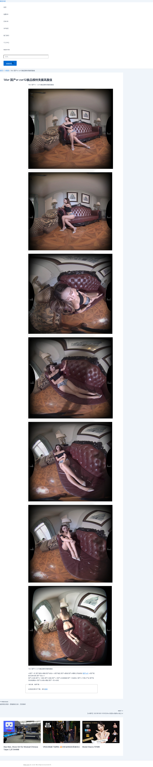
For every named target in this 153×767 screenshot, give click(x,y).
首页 (5, 7)
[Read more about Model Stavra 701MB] (101, 742)
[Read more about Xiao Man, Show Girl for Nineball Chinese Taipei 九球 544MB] (22, 742)
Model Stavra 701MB (91, 747)
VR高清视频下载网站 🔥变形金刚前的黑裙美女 (61, 747)
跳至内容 (3, 1)
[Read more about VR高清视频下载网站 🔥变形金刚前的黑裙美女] (61, 742)
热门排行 (6, 35)
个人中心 (6, 42)
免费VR (6, 14)
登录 (46, 689)
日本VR (6, 21)
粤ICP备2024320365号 (43, 765)
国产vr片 (85, 673)
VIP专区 (6, 28)
